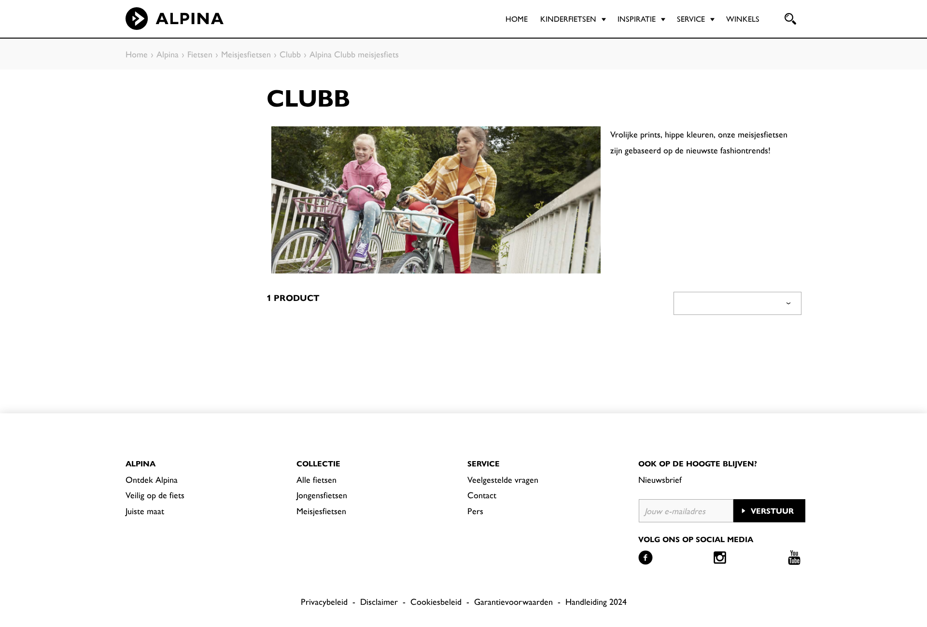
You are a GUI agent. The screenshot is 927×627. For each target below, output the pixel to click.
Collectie (318, 463)
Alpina (140, 463)
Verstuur (772, 510)
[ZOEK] (789, 18)
